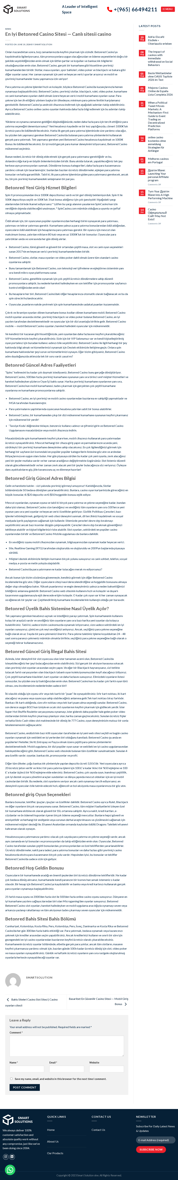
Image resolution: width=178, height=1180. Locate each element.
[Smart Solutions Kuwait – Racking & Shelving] (30, 9)
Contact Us (98, 1129)
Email (53, 1062)
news (8, 29)
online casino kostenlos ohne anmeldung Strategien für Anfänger (157, 144)
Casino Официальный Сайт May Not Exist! (157, 214)
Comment (16, 1032)
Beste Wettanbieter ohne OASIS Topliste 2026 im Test (160, 76)
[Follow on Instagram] (6, 1157)
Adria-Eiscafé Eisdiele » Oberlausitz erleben (160, 40)
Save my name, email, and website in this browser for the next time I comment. (60, 1078)
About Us (53, 1141)
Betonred (11, 905)
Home (51, 1129)
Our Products (55, 1153)
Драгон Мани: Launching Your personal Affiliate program (158, 175)
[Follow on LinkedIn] (12, 1157)
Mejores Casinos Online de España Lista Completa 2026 (160, 91)
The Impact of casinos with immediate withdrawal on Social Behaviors (160, 58)
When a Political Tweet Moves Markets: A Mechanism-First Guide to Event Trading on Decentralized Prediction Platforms (158, 116)
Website (94, 1062)
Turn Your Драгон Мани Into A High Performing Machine (160, 195)
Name (14, 1062)
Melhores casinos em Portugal (158, 160)
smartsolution (43, 44)
